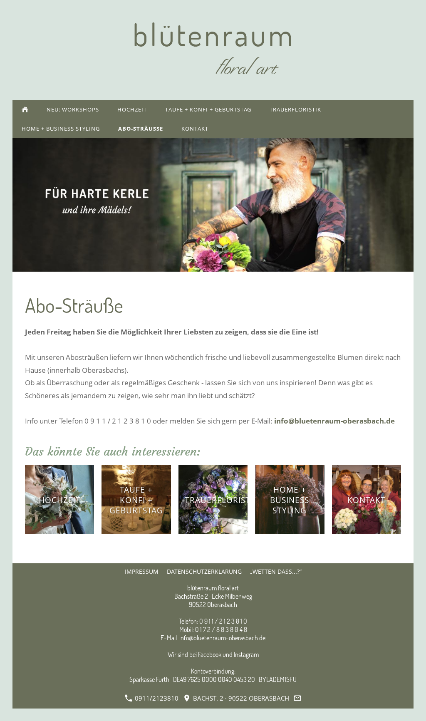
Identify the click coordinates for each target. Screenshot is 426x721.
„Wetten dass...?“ (276, 571)
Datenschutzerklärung (204, 571)
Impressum (142, 571)
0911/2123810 (155, 698)
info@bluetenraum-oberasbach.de (334, 421)
